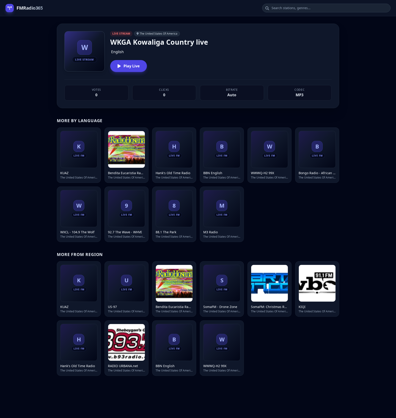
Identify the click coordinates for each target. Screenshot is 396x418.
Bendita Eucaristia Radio (126, 173)
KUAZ (64, 173)
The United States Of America (158, 34)
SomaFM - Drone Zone (220, 307)
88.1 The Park (166, 232)
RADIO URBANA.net (123, 366)
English (117, 51)
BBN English (212, 173)
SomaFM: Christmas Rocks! (269, 307)
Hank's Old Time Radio (173, 173)
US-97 (112, 307)
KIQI (302, 307)
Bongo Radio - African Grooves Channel (317, 173)
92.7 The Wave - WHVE (125, 232)
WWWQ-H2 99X (262, 173)
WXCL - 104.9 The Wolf (77, 232)
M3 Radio (210, 232)
